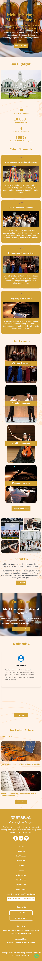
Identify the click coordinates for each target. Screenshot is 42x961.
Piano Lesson (21, 483)
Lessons (21, 870)
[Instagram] (21, 838)
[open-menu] (38, 4)
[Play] (21, 84)
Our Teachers (21, 856)
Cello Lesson (21, 443)
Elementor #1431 (7, 736)
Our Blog (21, 865)
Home (21, 846)
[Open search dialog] (34, 4)
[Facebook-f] (15, 838)
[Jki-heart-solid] (26, 838)
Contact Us (21, 907)
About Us (21, 851)
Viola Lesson (21, 403)
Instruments (21, 861)
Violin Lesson (21, 363)
